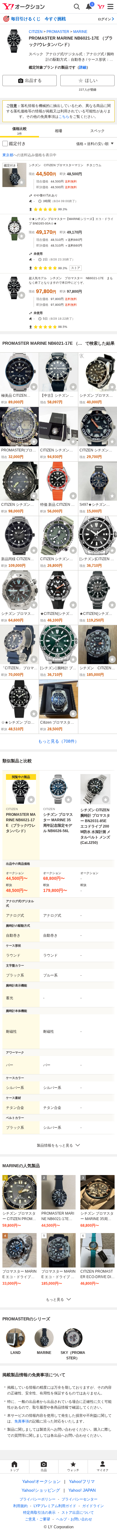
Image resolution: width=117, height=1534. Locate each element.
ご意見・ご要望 (37, 1519)
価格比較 (19, 131)
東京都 (7, 155)
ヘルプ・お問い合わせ (74, 1519)
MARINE (80, 32)
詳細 (82, 67)
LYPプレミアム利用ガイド (55, 1506)
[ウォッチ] (21, 182)
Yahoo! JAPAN (82, 1490)
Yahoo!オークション (41, 1481)
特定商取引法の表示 (39, 1512)
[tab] (19, 130)
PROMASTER (57, 32)
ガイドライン (93, 1506)
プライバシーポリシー (38, 1499)
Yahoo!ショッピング (41, 1490)
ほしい (91, 80)
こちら (63, 117)
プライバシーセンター (80, 1499)
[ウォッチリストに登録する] (31, 799)
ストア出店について (78, 1512)
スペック (97, 131)
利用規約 (20, 1506)
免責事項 (21, 1421)
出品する (33, 80)
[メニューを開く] (111, 6)
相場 (58, 131)
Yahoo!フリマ (82, 1481)
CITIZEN (36, 32)
